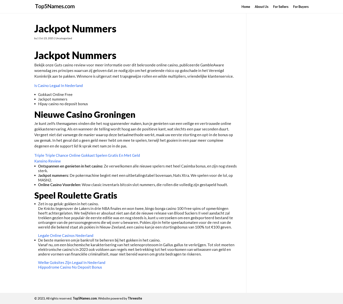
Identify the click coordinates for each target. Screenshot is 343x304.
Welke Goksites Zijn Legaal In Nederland (71, 262)
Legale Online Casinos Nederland (65, 235)
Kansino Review (47, 161)
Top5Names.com (85, 298)
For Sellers (281, 7)
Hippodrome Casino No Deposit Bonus (70, 267)
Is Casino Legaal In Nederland (58, 85)
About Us (262, 7)
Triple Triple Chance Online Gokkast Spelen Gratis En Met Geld (87, 155)
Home (246, 7)
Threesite (135, 298)
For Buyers (301, 7)
